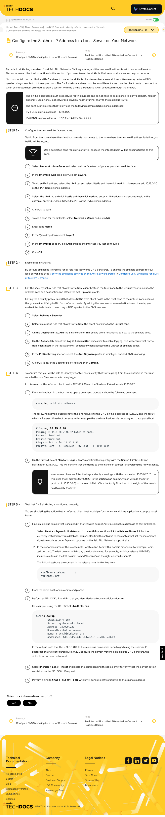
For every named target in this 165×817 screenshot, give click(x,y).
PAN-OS (18, 27)
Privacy (89, 770)
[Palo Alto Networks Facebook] (128, 763)
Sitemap (10, 799)
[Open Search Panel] (113, 9)
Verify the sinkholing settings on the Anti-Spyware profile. (82, 273)
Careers (50, 775)
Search (9, 778)
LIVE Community (55, 785)
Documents (91, 785)
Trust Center (92, 775)
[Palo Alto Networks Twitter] (146, 763)
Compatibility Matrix (17, 788)
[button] (162, 653)
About (49, 770)
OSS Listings (13, 793)
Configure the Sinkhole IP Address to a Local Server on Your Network (42, 30)
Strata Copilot (147, 9)
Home (9, 27)
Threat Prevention (34, 27)
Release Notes (14, 773)
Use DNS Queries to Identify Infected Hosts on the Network (75, 27)
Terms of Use (92, 780)
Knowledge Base (55, 790)
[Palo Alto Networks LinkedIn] (137, 763)
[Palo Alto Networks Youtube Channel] (154, 763)
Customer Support (56, 780)
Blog (8, 783)
